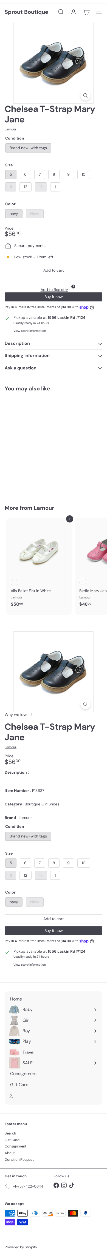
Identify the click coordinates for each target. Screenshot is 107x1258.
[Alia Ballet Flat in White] (39, 564)
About (10, 1153)
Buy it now (53, 296)
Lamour (44, 507)
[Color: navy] (14, 463)
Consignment (15, 1146)
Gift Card (12, 1140)
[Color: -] (83, 582)
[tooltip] (73, 286)
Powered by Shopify (21, 1247)
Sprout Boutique (26, 12)
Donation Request (19, 1159)
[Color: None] (14, 582)
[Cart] (86, 12)
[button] (53, 285)
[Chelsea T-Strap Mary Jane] (39, 445)
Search (10, 1133)
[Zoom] (85, 95)
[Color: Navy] (24, 463)
